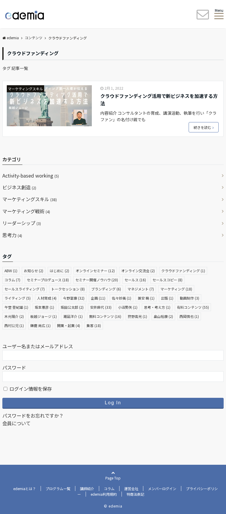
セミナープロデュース (48, 279)
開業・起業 (68, 325)
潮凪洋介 (73, 316)
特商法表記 (135, 494)
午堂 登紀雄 (16, 307)
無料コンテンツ (105, 316)
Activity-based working (30, 175)
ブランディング (106, 288)
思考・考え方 (157, 307)
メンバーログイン (162, 488)
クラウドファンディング (183, 270)
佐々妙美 (121, 297)
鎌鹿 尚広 (40, 325)
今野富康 (73, 297)
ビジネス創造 (19, 187)
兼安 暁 (146, 297)
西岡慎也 (189, 316)
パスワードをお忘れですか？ (33, 415)
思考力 (12, 235)
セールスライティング (24, 288)
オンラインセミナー (95, 270)
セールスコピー (167, 279)
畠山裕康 (163, 316)
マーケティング (176, 288)
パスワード (14, 367)
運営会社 (131, 488)
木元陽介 (14, 316)
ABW (10, 270)
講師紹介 (87, 488)
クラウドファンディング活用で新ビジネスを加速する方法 (159, 99)
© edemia (113, 505)
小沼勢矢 (127, 307)
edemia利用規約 (104, 494)
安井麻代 (101, 307)
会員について (16, 423)
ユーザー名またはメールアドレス (37, 346)
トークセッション (68, 288)
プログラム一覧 (58, 488)
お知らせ (33, 270)
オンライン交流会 (138, 270)
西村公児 (14, 325)
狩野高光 (137, 316)
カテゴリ (11, 159)
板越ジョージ (43, 316)
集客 (94, 325)
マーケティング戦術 (26, 211)
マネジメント (140, 288)
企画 (98, 297)
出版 (167, 297)
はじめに (59, 270)
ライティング (17, 297)
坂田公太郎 (72, 307)
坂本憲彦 (44, 307)
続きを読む (202, 127)
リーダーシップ (21, 222)
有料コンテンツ (193, 307)
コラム (12, 279)
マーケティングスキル (25, 88)
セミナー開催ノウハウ (96, 279)
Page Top (113, 477)
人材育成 (46, 297)
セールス (135, 279)
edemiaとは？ (24, 488)
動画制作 (189, 297)
